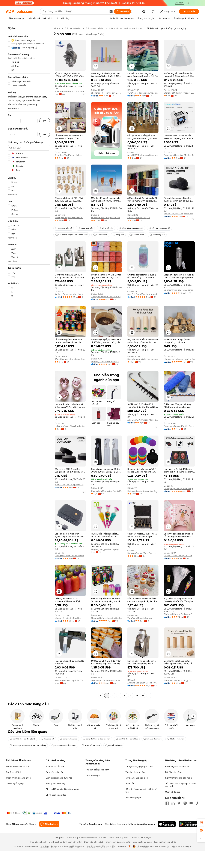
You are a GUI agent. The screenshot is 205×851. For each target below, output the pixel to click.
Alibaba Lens (18, 824)
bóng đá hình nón (70, 739)
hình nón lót (49, 739)
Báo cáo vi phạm (133, 797)
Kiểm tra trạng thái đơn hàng (178, 778)
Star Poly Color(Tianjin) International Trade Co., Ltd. (142, 294)
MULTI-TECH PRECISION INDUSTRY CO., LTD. (179, 290)
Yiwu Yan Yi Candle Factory (139, 618)
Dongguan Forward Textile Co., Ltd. (179, 426)
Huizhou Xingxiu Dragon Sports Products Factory (142, 491)
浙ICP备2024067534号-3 (179, 846)
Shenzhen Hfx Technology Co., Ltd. (106, 93)
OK (44, 120)
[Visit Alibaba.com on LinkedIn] (173, 803)
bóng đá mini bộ (65, 228)
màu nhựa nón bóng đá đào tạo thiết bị (29, 745)
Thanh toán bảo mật (55, 766)
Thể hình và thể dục (95, 28)
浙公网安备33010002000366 (151, 846)
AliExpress (60, 837)
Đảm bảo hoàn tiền (54, 772)
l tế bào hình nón (177, 739)
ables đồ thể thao (92, 745)
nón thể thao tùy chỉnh (128, 739)
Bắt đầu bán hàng (173, 772)
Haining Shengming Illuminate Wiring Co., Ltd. (70, 217)
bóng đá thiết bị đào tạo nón (98, 739)
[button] (111, 11)
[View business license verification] (129, 846)
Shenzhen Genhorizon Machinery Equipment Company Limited (70, 91)
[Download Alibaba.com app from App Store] (167, 824)
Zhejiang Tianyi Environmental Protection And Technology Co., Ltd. (106, 361)
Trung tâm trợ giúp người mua (139, 766)
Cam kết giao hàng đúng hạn (59, 778)
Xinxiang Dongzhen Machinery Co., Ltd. (70, 294)
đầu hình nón (101, 235)
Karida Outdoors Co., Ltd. (138, 217)
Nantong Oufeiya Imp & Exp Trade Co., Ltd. (70, 680)
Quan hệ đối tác (172, 792)
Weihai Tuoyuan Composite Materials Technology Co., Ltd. (179, 213)
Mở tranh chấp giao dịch (136, 778)
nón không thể (159, 235)
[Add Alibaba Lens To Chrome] (49, 824)
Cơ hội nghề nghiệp (15, 783)
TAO (126, 837)
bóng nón (120, 235)
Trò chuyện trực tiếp (135, 772)
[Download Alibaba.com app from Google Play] (189, 824)
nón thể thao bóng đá (161, 228)
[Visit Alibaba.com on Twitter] (179, 803)
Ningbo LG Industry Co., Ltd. (68, 618)
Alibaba (56, 28)
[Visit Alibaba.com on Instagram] (185, 803)
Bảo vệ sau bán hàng (55, 783)
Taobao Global (114, 837)
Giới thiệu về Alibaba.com (18, 760)
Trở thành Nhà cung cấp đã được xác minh (180, 784)
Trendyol (134, 837)
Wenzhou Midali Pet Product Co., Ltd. (179, 93)
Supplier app (95, 824)
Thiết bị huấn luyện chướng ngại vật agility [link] (166, 28)
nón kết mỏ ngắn (115, 745)
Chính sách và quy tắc (56, 795)
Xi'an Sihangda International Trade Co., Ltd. (70, 359)
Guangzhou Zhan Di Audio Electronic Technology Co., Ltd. (70, 555)
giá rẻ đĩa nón (107, 228)
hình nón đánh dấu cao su (65, 745)
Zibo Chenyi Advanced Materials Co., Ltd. (142, 420)
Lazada (102, 837)
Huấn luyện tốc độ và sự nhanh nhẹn (126, 28)
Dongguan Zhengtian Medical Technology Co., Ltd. (179, 155)
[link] (201, 822)
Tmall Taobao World (88, 837)
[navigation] (29, 362)
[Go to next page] (148, 695)
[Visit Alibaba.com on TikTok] (197, 803)
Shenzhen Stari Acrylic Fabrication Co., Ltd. (106, 217)
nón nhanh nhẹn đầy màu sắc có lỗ (73, 235)
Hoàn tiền (129, 783)
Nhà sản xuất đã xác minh (97, 770)
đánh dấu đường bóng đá (132, 228)
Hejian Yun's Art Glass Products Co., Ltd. (70, 426)
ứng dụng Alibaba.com (143, 824)
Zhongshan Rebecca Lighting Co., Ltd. (179, 359)
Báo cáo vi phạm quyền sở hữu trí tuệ (140, 790)
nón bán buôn (138, 235)
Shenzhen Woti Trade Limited (68, 155)
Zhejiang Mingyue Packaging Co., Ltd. (106, 549)
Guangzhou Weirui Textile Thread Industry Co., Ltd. (106, 296)
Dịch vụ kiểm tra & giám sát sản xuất (62, 789)
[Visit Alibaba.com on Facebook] (167, 803)
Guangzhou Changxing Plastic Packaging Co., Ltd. (106, 491)
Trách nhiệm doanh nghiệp (18, 778)
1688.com (71, 837)
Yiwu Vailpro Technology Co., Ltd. (142, 93)
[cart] (153, 12)
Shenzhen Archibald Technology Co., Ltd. (142, 359)
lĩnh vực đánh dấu (153, 739)
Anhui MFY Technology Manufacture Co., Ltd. (142, 155)
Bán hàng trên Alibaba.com (177, 766)
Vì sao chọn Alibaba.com (17, 766)
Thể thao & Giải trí (73, 28)
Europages (146, 837)
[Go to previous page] (100, 695)
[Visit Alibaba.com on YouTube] (191, 803)
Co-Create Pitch (13, 772)
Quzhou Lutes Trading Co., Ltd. (178, 555)
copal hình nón (87, 228)
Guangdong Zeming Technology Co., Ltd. (179, 488)
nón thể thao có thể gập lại (24, 739)
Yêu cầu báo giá (93, 775)
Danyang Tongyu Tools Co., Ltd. (141, 553)
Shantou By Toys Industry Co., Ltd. (106, 618)
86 (143, 695)
